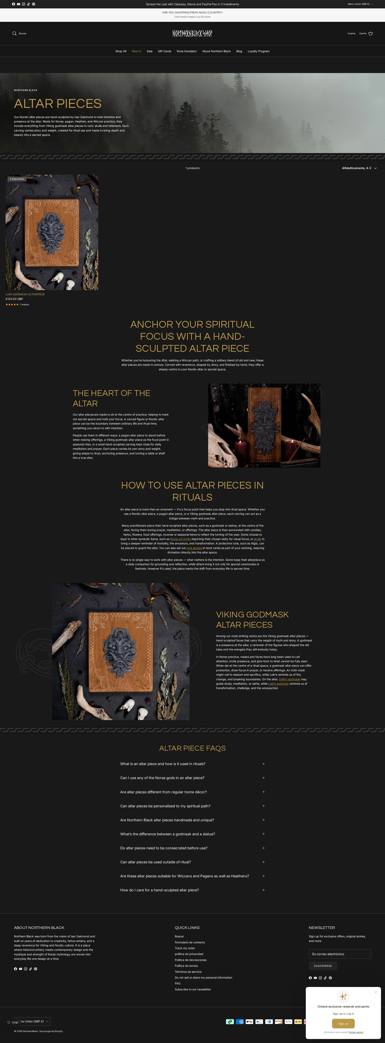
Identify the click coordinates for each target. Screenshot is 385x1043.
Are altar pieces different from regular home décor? (163, 792)
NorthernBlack (30, 1031)
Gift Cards (164, 51)
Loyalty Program (259, 51)
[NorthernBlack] (192, 33)
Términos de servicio (188, 971)
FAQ (177, 983)
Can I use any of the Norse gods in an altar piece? (162, 777)
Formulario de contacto (190, 942)
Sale (149, 51)
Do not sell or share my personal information (203, 977)
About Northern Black (216, 51)
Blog (239, 51)
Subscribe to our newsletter (193, 989)
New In (136, 51)
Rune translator (187, 51)
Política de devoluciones (191, 960)
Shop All (121, 51)
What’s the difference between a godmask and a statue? (167, 834)
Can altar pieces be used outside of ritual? (155, 862)
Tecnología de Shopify (51, 1031)
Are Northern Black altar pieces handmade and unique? (167, 820)
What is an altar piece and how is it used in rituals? (162, 763)
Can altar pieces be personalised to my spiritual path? (165, 806)
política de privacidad (189, 954)
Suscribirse (323, 965)
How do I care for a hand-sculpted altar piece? (159, 890)
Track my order (185, 948)
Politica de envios (186, 965)
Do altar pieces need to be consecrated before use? (163, 848)
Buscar (179, 936)
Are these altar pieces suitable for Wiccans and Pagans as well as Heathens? (184, 876)
